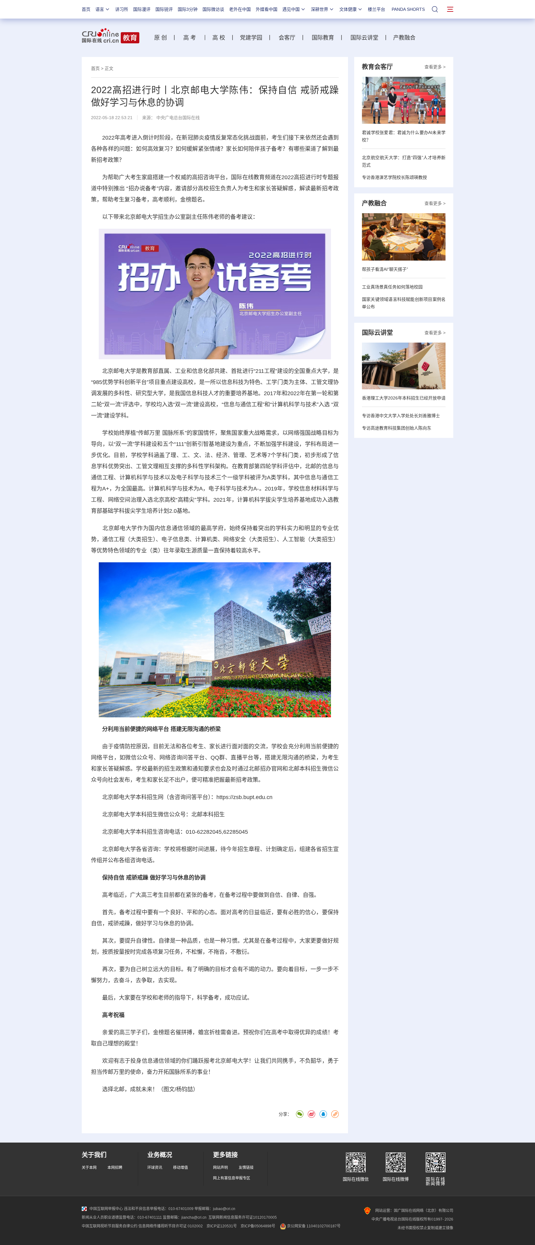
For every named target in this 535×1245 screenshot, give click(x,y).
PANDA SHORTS (408, 9)
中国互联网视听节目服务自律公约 (109, 1226)
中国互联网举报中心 (106, 1209)
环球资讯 (154, 1167)
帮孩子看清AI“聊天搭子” (385, 269)
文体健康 (348, 9)
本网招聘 (114, 1167)
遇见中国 (291, 9)
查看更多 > (435, 66)
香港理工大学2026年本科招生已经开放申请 (404, 398)
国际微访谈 (213, 9)
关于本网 (89, 1167)
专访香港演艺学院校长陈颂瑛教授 (394, 177)
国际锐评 (164, 9)
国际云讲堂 (363, 38)
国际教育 (323, 38)
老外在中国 (240, 9)
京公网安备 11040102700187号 (313, 1226)
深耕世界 (319, 9)
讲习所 (121, 9)
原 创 (163, 38)
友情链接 (246, 1167)
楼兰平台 (376, 9)
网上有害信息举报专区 (231, 1178)
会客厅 (285, 38)
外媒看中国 (266, 9)
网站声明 (220, 1167)
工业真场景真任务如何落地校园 (392, 286)
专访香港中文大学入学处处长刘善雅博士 (401, 415)
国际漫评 (141, 9)
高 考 (189, 38)
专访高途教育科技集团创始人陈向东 (396, 428)
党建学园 (250, 38)
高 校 (221, 38)
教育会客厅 (377, 66)
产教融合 (406, 38)
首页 (86, 9)
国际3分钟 (188, 9)
